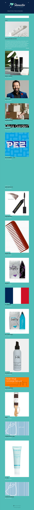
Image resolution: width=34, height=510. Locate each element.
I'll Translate (8, 304)
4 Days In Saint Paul (9, 388)
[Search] (28, 2)
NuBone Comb (7, 253)
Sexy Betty (7, 283)
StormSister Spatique (9, 497)
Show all (27, 16)
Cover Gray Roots (8, 216)
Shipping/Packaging (9, 120)
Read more (27, 48)
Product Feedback (8, 76)
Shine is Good (8, 99)
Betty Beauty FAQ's (9, 334)
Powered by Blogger (18, 505)
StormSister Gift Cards (10, 436)
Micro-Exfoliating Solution (11, 38)
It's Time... (7, 478)
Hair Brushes (7, 128)
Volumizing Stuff (8, 373)
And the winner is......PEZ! (10, 157)
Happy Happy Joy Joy (9, 187)
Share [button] (6, 48)
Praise (6, 417)
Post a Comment (9, 48)
